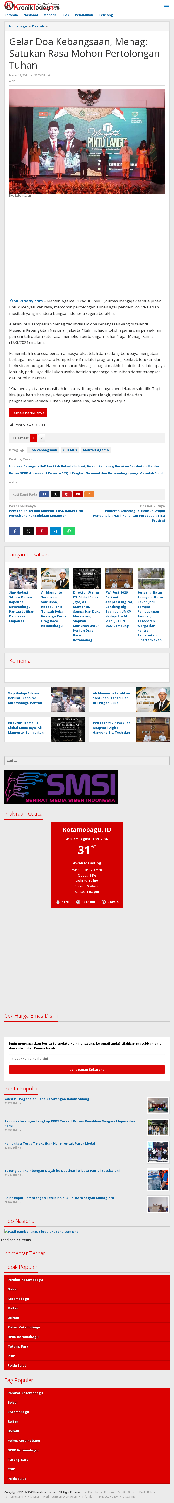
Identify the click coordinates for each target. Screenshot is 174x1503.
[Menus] (166, 5)
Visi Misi (33, 1496)
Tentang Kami (13, 1496)
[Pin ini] (42, 531)
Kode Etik (145, 1492)
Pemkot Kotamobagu (25, 1279)
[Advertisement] (87, 247)
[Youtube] (78, 494)
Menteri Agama (96, 450)
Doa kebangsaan (43, 450)
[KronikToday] (32, 5)
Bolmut (13, 1318)
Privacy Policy (108, 1496)
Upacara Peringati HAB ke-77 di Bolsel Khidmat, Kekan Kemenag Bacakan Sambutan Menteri (84, 466)
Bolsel (12, 1289)
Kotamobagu (18, 1299)
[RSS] (89, 494)
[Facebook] (44, 494)
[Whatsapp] (69, 531)
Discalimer (130, 1496)
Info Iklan (88, 1496)
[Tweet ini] (28, 531)
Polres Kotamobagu (24, 1327)
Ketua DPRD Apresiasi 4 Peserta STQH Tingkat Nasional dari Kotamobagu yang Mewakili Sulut (86, 473)
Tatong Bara (18, 1346)
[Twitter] (55, 494)
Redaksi (93, 1492)
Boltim (13, 1308)
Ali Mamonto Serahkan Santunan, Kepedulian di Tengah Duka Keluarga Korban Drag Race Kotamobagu (111, 702)
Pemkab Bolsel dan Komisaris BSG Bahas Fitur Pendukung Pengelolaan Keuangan (46, 511)
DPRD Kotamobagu (23, 1337)
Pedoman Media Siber (119, 1492)
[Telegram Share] (55, 531)
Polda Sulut (17, 1365)
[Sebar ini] (14, 531)
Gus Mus (70, 450)
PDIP (11, 1356)
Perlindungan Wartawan (60, 1496)
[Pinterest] (67, 494)
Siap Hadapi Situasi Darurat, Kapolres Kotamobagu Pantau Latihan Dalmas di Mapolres (22, 606)
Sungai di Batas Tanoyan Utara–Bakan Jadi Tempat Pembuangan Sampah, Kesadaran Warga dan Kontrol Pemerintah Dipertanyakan (150, 616)
